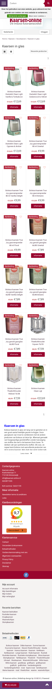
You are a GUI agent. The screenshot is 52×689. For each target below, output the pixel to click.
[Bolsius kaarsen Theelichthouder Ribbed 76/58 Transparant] (14, 374)
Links (4, 498)
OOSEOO (37, 678)
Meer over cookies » (37, 16)
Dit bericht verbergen (17, 16)
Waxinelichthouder (30, 660)
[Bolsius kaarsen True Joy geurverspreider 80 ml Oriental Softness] (38, 126)
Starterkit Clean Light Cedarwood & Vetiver (38, 94)
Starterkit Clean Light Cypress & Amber (14, 143)
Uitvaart (7, 660)
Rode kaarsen (34, 653)
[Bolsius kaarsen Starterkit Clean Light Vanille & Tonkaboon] (14, 77)
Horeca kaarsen (21, 650)
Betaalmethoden (9, 549)
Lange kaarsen (21, 653)
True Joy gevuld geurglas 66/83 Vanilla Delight (14, 292)
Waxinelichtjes (8, 620)
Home (4, 39)
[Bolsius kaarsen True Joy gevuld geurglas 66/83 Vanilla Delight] (14, 275)
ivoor (23, 668)
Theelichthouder (43, 658)
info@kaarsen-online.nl (11, 478)
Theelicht (31, 658)
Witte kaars (43, 660)
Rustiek (44, 653)
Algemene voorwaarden (11, 556)
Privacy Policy (7, 559)
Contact (5, 542)
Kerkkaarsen (9, 653)
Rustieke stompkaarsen (27, 655)
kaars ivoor (30, 668)
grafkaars (31, 663)
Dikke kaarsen (26, 646)
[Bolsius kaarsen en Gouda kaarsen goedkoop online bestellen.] (26, 20)
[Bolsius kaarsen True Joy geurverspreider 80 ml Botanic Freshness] (38, 176)
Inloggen (44, 32)
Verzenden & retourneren (12, 546)
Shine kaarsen (44, 655)
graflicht (13, 665)
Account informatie (10, 589)
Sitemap (5, 566)
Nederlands (8, 32)
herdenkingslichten (12, 668)
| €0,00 (11, 685)
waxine (34, 670)
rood (17, 670)
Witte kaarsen (11, 663)
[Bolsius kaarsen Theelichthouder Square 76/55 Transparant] (38, 324)
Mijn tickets (7, 594)
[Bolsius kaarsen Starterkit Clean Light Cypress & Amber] (14, 126)
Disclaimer (6, 563)
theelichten (25, 670)
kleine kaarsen (8, 670)
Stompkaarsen (8, 622)
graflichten (22, 665)
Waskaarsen (16, 660)
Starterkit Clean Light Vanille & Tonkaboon (14, 94)
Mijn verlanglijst (8, 596)
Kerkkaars (40, 650)
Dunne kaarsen (39, 646)
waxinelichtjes (43, 670)
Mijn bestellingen (9, 591)
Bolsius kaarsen (12, 646)
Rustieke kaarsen (9, 614)
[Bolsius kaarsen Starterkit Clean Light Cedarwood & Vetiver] (38, 77)
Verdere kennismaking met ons (14, 552)
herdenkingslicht (34, 665)
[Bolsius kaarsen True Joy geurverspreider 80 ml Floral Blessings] (14, 225)
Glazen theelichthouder (31, 648)
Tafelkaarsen (21, 658)
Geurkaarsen (21, 39)
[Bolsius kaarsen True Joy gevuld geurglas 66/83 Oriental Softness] (38, 225)
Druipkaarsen (7, 617)
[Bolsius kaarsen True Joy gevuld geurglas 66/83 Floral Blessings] (14, 324)
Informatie (14, 107)
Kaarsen (12, 39)
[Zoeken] (48, 3)
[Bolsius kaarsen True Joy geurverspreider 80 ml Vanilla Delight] (14, 176)
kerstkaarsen (41, 668)
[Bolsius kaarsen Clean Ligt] (38, 374)
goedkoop (22, 663)
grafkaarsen (41, 663)
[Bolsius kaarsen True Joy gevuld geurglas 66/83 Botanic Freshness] (38, 275)
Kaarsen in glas (33, 39)
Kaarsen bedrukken (10, 612)
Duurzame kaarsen (12, 648)
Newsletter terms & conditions (14, 495)
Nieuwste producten (39, 51)
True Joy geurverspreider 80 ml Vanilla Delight (14, 193)
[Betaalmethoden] (17, 638)
